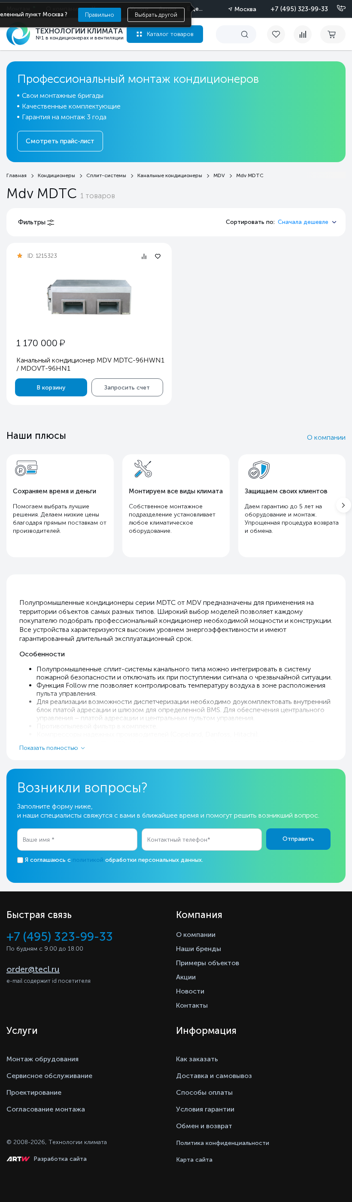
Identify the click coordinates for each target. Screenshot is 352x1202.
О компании (326, 437)
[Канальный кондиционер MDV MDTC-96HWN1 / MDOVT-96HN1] (89, 297)
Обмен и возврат (204, 1126)
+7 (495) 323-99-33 (299, 9)
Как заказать (197, 1059)
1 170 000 (40, 343)
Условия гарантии (205, 1109)
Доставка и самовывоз (214, 1076)
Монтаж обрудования (42, 1059)
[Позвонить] (336, 8)
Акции (186, 977)
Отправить (298, 839)
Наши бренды (198, 949)
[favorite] (280, 34)
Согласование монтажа (45, 1109)
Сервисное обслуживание (49, 1076)
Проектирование (33, 1092)
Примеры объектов (207, 963)
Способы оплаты (204, 1092)
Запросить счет (127, 387)
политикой (88, 860)
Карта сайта (194, 1159)
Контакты (192, 1005)
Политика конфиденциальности (222, 1143)
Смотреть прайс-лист (60, 141)
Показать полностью (48, 748)
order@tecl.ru (33, 969)
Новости (190, 991)
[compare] (303, 34)
